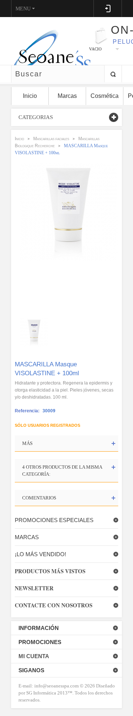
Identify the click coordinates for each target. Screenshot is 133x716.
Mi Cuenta (33, 656)
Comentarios (39, 498)
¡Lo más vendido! (40, 554)
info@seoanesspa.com (56, 686)
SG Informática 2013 (47, 693)
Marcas (27, 537)
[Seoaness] (47, 40)
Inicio (19, 138)
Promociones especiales (54, 520)
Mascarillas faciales (51, 138)
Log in (108, 8)
